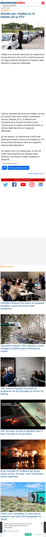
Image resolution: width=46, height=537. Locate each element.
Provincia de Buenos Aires (18, 168)
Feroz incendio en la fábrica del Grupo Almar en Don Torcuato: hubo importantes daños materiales (22, 474)
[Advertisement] (23, 88)
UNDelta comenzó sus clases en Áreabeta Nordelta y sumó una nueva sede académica (22, 306)
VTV (4, 168)
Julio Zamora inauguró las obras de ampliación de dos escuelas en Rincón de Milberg (22, 391)
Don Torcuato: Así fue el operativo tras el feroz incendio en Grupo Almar (21, 432)
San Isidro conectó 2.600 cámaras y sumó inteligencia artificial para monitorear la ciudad (22, 348)
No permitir (38, 534)
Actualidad (5, 10)
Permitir (28, 534)
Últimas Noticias (7, 267)
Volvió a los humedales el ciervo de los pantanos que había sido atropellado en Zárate (21, 516)
